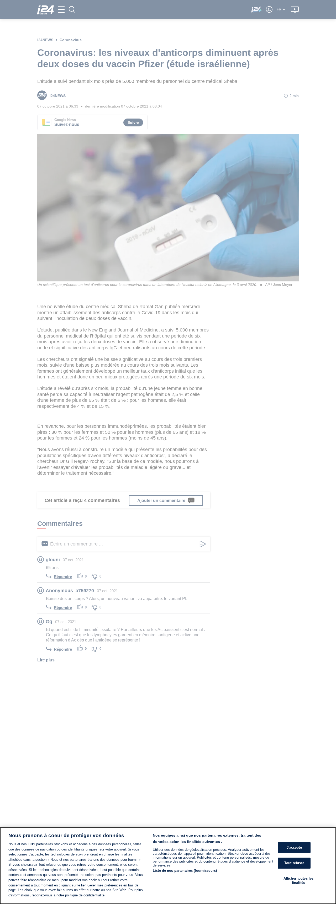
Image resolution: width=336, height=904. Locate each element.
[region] (168, 865)
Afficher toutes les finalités (298, 880)
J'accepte (294, 847)
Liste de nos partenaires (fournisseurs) (185, 871)
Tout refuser (294, 863)
